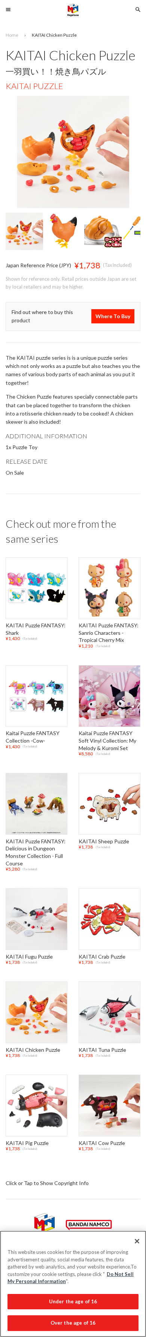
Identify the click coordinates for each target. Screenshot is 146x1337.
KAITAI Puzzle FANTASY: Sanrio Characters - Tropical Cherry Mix (109, 632)
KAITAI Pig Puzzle (27, 1143)
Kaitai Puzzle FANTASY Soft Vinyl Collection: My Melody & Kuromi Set (107, 740)
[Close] (137, 1241)
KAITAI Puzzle (34, 86)
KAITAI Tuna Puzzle (102, 1050)
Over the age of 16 (73, 1323)
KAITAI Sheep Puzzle (104, 841)
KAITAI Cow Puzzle (102, 1143)
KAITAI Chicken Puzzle (33, 1050)
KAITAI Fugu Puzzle (29, 956)
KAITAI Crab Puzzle (102, 956)
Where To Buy (112, 316)
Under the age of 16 (73, 1301)
